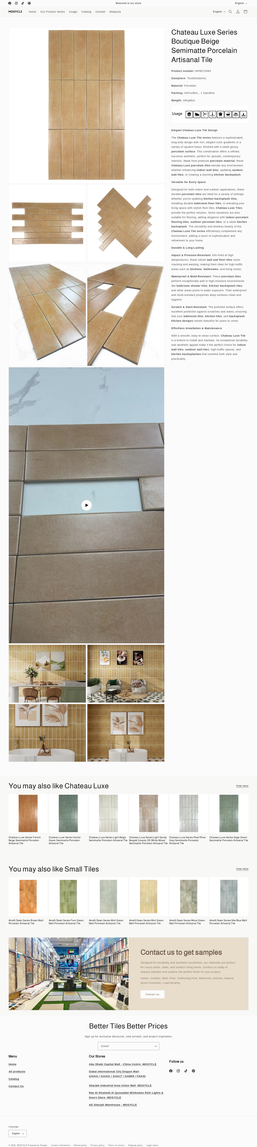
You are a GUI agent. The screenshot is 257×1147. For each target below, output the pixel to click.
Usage (73, 11)
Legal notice (152, 1145)
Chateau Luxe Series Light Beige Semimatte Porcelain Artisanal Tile (108, 839)
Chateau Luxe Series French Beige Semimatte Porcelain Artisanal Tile (25, 840)
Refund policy (80, 1145)
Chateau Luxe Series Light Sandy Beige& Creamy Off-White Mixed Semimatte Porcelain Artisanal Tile (148, 840)
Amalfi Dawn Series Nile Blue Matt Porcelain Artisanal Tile (228, 922)
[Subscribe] (155, 1046)
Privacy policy (97, 1145)
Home (32, 11)
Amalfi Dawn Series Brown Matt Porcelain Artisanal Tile (26, 922)
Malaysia (115, 11)
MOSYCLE (22, 1145)
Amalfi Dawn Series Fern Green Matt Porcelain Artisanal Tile (66, 922)
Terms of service (116, 1145)
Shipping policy (135, 1145)
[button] (230, 11)
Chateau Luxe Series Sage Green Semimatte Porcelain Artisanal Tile (228, 839)
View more (242, 786)
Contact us (152, 994)
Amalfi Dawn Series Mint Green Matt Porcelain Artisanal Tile (106, 922)
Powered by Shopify (37, 1145)
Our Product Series (52, 11)
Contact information (60, 1145)
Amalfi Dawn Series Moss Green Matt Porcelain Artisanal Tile (187, 922)
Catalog (86, 11)
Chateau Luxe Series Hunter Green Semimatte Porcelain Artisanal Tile (65, 840)
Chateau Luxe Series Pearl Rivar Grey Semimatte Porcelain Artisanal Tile (187, 840)
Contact (100, 11)
